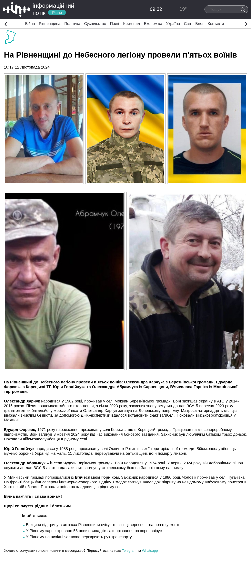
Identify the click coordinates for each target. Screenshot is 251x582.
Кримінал (131, 23)
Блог (199, 23)
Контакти (216, 23)
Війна (30, 23)
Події (114, 23)
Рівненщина (49, 23)
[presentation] (5, 23)
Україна (173, 23)
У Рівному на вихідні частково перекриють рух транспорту (79, 537)
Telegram (129, 551)
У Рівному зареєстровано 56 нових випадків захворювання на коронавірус (94, 531)
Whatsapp (150, 551)
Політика (72, 23)
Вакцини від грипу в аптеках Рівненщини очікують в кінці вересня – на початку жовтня (104, 524)
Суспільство (95, 23)
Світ (187, 23)
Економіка (153, 23)
